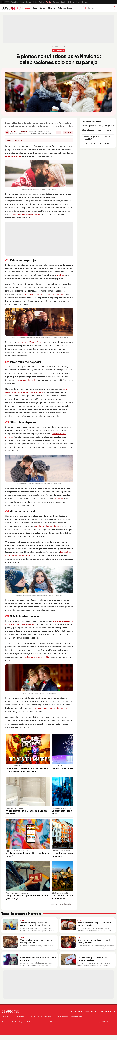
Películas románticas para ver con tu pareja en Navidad (94, 924)
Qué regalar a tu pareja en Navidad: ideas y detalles (93, 941)
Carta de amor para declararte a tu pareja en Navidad (93, 958)
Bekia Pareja (56, 46)
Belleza (28, 2)
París (39, 342)
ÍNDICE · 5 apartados (39, 140)
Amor (27, 8)
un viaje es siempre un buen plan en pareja (44, 294)
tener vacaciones (13, 156)
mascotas (47, 1016)
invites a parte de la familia (36, 657)
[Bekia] (5, 2)
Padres (41, 2)
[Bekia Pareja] (12, 7)
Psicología (70, 2)
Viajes (87, 2)
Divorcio (51, 8)
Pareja (48, 2)
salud (55, 1016)
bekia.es (5, 1016)
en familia (58, 498)
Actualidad (14, 2)
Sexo (35, 8)
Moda (22, 2)
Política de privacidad (21, 1022)
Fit (82, 2)
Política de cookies (39, 1022)
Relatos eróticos (65, 8)
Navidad (61, 275)
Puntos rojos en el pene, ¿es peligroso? (98, 126)
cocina (26, 1016)
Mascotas (56, 2)
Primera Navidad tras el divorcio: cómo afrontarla (38, 958)
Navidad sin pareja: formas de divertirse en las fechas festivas (35, 924)
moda (12, 1016)
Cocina (35, 2)
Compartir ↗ (68, 132)
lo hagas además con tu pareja (26, 214)
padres (33, 1016)
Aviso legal (6, 1022)
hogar (70, 1016)
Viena (32, 342)
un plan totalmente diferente (48, 526)
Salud (63, 2)
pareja (39, 1016)
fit (75, 1016)
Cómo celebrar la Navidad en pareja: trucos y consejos (36, 941)
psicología (62, 1016)
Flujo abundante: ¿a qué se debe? (95, 143)
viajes (79, 1016)
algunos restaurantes (27, 380)
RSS (50, 1022)
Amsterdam (22, 342)
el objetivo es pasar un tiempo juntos (52, 708)
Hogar (78, 2)
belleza (19, 1016)
